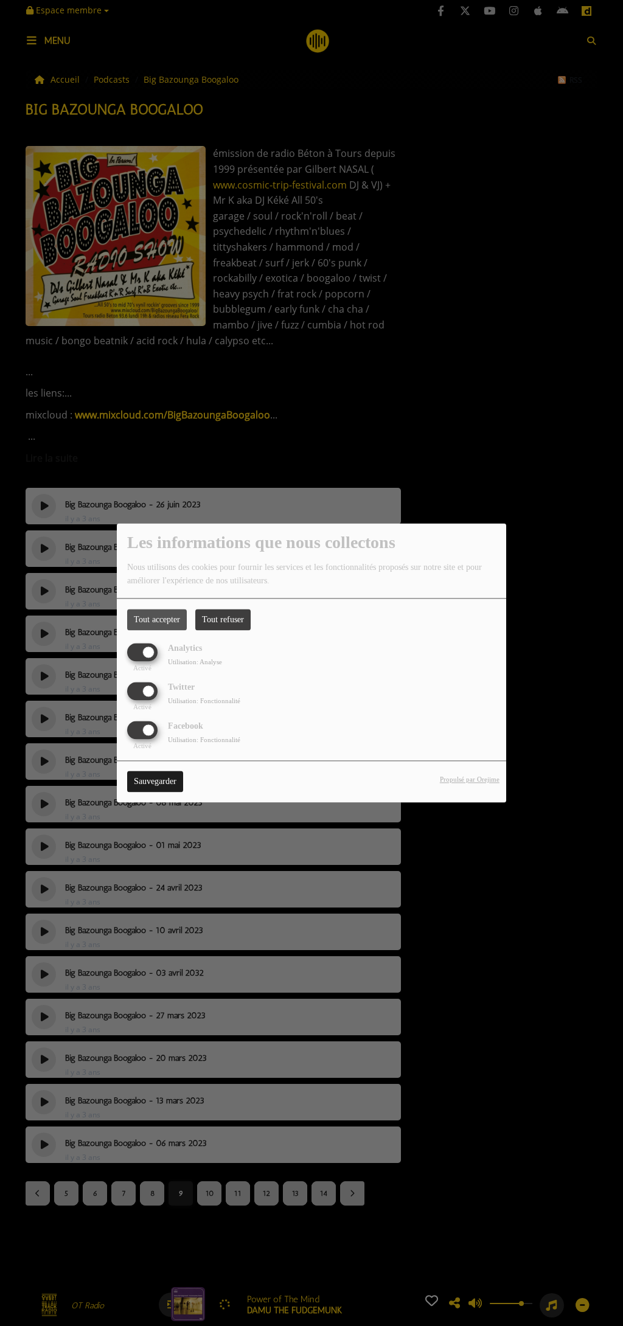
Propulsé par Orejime (469, 779)
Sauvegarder (155, 781)
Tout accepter (157, 619)
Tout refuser (223, 619)
